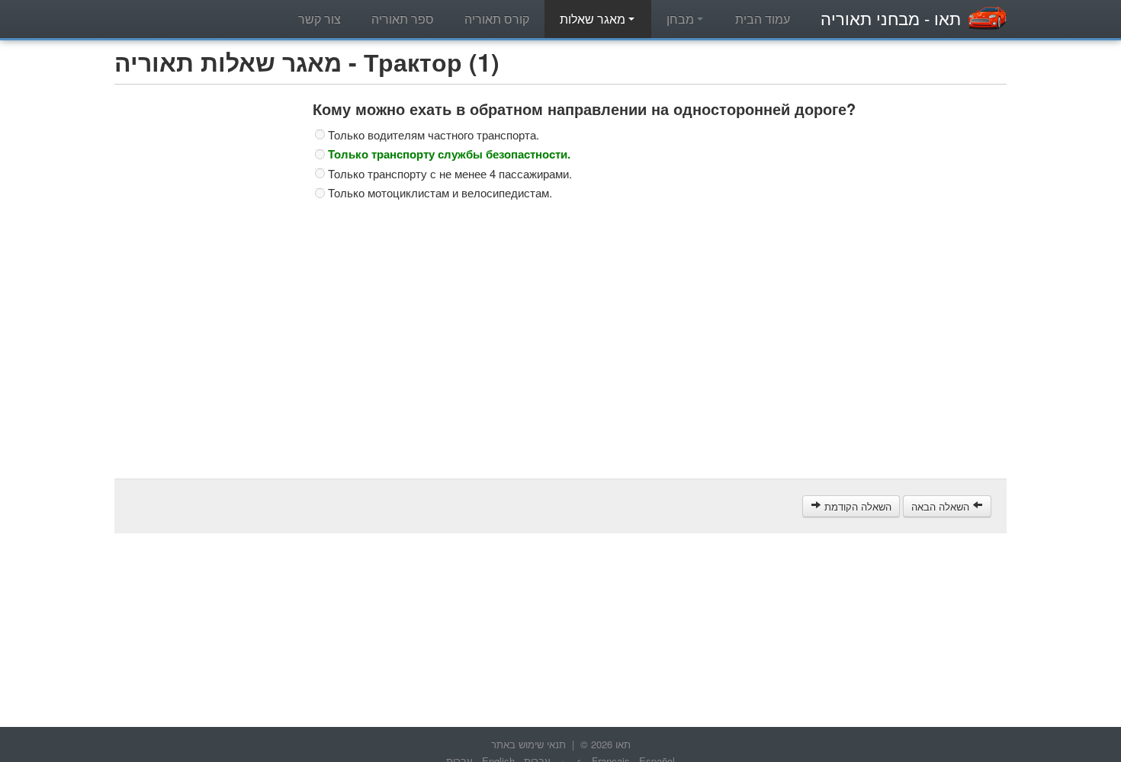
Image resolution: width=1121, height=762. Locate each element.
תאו (891, 18)
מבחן (681, 18)
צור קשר (319, 18)
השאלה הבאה (941, 506)
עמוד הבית (762, 18)
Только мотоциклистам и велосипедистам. (440, 193)
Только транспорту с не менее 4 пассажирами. (450, 174)
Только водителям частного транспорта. (433, 135)
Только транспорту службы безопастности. (449, 154)
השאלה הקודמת (856, 506)
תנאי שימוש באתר (528, 744)
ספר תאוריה (402, 18)
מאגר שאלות (594, 18)
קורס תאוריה (496, 18)
